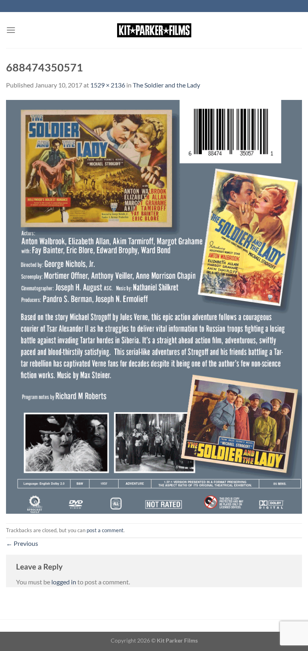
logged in (63, 582)
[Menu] (11, 30)
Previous (22, 543)
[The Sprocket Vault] (154, 30)
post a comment (105, 530)
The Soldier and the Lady (166, 85)
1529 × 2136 (107, 85)
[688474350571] (154, 305)
